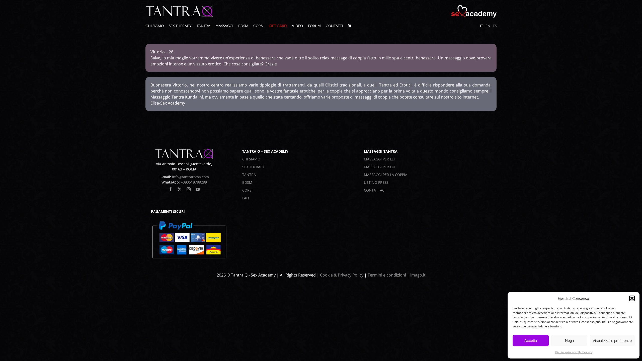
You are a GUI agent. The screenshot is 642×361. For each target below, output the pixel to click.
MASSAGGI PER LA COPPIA (385, 174)
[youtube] (198, 189)
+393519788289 (194, 182)
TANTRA (249, 174)
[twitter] (180, 189)
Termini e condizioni (387, 275)
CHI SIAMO (251, 159)
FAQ (245, 198)
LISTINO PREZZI (376, 182)
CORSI (247, 190)
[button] (631, 298)
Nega (569, 340)
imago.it (418, 275)
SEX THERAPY (253, 166)
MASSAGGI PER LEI (379, 159)
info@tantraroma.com (190, 176)
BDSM (247, 182)
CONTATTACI (374, 190)
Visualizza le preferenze (612, 340)
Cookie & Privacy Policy (341, 275)
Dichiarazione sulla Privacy (573, 352)
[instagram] (189, 189)
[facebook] (171, 189)
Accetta (530, 340)
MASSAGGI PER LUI (379, 166)
